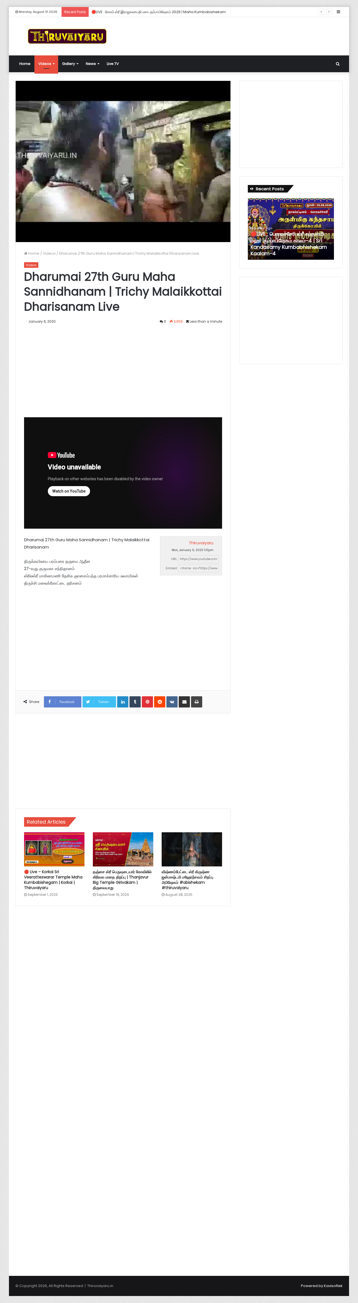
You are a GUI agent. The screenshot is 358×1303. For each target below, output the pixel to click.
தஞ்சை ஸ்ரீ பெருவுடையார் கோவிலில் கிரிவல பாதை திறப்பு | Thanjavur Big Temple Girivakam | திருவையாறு (122, 879)
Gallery (68, 63)
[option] (291, 229)
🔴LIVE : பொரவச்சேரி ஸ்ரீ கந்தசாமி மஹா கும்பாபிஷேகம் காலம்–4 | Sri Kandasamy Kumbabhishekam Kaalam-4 (289, 243)
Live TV (113, 63)
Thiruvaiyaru (201, 543)
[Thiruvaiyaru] (67, 36)
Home (24, 63)
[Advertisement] (235, 35)
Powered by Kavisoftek (322, 1285)
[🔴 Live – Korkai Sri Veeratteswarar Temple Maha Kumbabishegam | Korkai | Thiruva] (54, 849)
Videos (44, 63)
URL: (174, 559)
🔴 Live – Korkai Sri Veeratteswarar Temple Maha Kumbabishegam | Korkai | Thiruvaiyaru (53, 879)
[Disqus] (123, 990)
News (91, 63)
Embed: (171, 568)
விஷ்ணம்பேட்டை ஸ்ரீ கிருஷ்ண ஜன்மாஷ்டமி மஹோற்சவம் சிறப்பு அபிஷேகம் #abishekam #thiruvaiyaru (187, 879)
